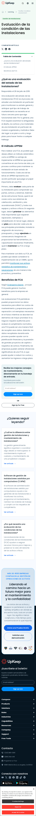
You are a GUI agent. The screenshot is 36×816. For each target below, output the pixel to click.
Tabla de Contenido (12, 56)
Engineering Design (15, 285)
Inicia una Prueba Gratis (18, 628)
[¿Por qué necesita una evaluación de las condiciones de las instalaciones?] (18, 540)
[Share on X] (2, 49)
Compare (6, 699)
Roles (4, 712)
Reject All (18, 807)
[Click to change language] (28, 3)
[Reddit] (24, 777)
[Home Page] (3, 12)
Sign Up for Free (18, 405)
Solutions (6, 708)
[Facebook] (13, 777)
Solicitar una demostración (18, 636)
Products (6, 704)
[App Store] (8, 783)
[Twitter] (6, 777)
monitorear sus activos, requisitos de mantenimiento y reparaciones (16, 266)
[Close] (34, 789)
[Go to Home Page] (8, 3)
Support (5, 734)
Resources (6, 725)
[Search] (23, 3)
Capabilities (7, 721)
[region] (18, 801)
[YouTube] (3, 777)
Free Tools (6, 738)
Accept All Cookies (18, 812)
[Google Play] (22, 783)
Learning (11, 12)
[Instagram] (10, 777)
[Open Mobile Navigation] (32, 3)
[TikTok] (21, 777)
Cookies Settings (18, 801)
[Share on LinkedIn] (6, 49)
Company (6, 730)
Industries (6, 717)
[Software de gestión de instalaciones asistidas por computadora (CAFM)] (18, 493)
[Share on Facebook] (9, 49)
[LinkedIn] (17, 777)
